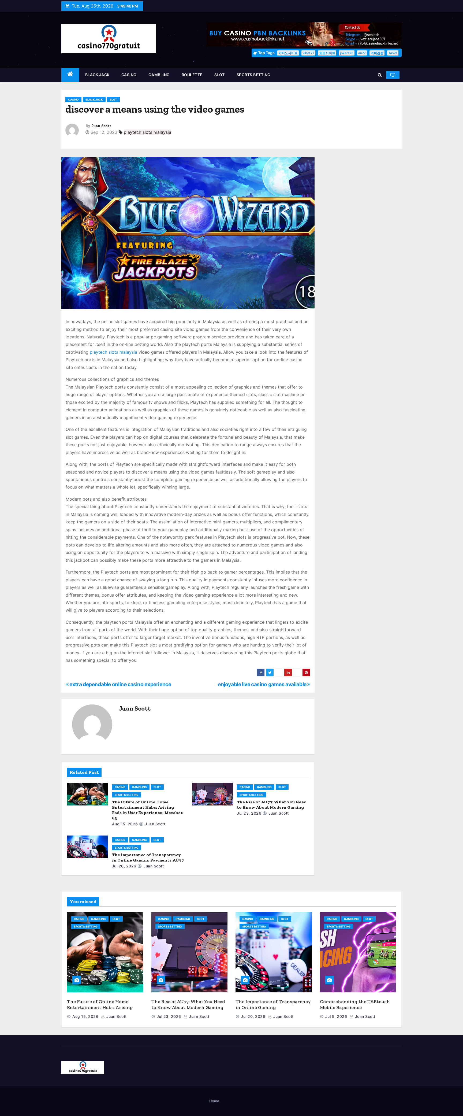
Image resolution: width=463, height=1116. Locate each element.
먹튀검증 (377, 53)
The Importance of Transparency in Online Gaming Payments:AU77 (148, 857)
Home (214, 1101)
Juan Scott (101, 126)
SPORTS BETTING (254, 74)
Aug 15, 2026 (125, 824)
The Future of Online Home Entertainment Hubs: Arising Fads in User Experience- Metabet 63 (147, 810)
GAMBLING (159, 74)
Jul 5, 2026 (336, 1016)
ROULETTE (192, 74)
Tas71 (392, 53)
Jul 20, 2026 (124, 866)
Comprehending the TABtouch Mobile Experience (355, 1005)
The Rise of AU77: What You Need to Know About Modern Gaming (272, 804)
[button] (380, 74)
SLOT (219, 74)
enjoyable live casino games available (262, 684)
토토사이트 (327, 53)
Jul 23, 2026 (249, 813)
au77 (362, 53)
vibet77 (308, 53)
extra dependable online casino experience (120, 684)
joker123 (346, 53)
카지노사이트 (288, 53)
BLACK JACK (97, 74)
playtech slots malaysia (147, 132)
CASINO (129, 74)
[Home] (70, 75)
